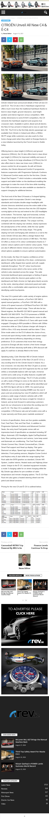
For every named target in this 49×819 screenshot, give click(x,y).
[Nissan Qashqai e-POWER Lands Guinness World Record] (40, 584)
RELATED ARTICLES (15, 575)
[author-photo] (24, 560)
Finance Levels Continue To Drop (39, 546)
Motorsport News (7, 793)
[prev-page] (23, 600)
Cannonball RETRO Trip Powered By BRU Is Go (12, 546)
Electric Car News (7, 800)
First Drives (5, 796)
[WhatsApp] (21, 39)
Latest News (11, 18)
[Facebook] (3, 39)
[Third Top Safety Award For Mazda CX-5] (24, 584)
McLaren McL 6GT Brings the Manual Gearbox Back (7, 593)
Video (3, 804)
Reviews (4, 789)
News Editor (7, 33)
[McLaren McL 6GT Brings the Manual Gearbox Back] (8, 584)
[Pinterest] (15, 39)
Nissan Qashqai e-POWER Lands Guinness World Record (39, 594)
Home (3, 18)
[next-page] (26, 600)
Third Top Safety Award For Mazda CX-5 (24, 593)
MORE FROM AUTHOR (33, 575)
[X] (9, 39)
